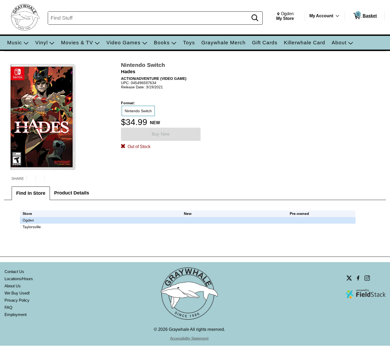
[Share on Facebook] (40, 178)
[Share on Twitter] (31, 178)
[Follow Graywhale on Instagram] (367, 278)
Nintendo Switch (143, 65)
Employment (16, 314)
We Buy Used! (17, 293)
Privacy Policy (17, 300)
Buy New (161, 134)
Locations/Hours (19, 278)
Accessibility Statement (189, 338)
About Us (13, 286)
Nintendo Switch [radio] (138, 111)
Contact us (14, 271)
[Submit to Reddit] (49, 178)
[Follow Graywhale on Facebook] (358, 278)
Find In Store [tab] (30, 193)
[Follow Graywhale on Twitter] (349, 278)
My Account (321, 16)
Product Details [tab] (71, 193)
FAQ (8, 307)
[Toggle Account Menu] (337, 16)
